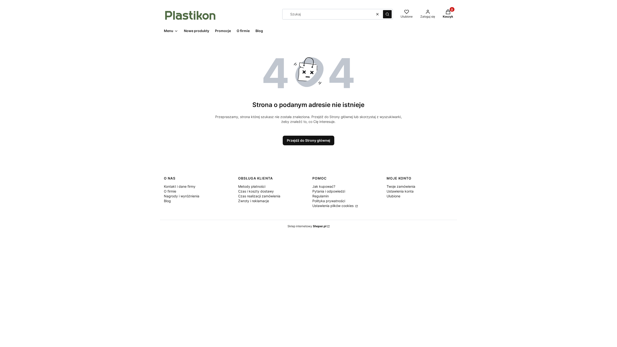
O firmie (170, 191)
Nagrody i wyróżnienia (181, 196)
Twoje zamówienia (401, 186)
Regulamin (320, 196)
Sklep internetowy (307, 226)
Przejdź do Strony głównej (308, 140)
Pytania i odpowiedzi (328, 191)
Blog (167, 201)
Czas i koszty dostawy (256, 191)
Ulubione (393, 196)
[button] (387, 14)
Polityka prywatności (328, 201)
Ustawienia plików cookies (333, 206)
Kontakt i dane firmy (179, 186)
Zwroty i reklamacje (253, 201)
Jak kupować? (323, 186)
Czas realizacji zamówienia (259, 196)
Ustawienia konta (400, 191)
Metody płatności (251, 186)
